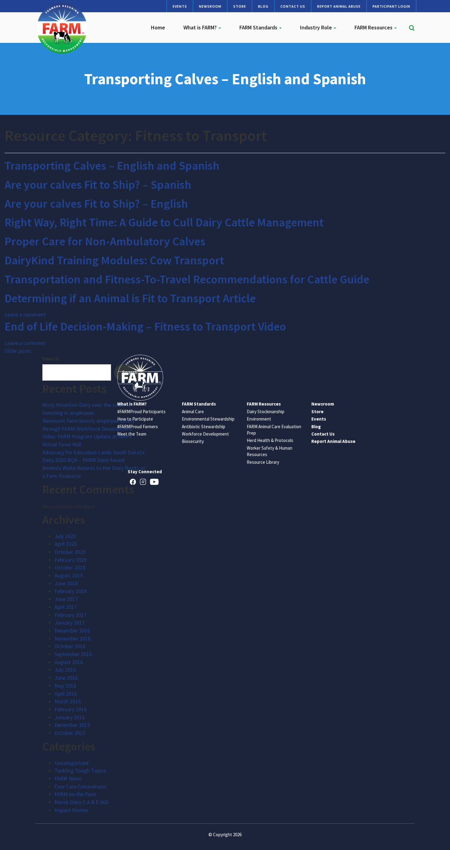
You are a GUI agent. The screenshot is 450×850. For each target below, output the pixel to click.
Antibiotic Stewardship (203, 426)
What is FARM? (200, 27)
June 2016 (66, 677)
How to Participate (135, 419)
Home (158, 27)
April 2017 (65, 606)
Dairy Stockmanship (265, 411)
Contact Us (292, 6)
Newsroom (210, 6)
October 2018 (69, 567)
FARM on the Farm (75, 794)
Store (239, 6)
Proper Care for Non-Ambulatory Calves (105, 241)
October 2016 (69, 646)
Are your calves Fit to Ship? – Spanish (98, 184)
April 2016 (65, 693)
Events (180, 6)
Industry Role (316, 27)
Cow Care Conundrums (80, 786)
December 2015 (72, 724)
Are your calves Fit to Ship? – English (96, 203)
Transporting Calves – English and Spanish (112, 165)
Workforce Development (205, 434)
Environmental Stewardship (208, 419)
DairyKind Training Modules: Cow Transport (114, 260)
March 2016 (67, 701)
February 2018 (70, 591)
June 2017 (66, 599)
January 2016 (69, 717)
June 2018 (66, 583)
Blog (263, 6)
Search (50, 358)
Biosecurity (193, 441)
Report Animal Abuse (339, 6)
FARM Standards (259, 27)
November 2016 (72, 638)
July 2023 (65, 536)
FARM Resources (374, 27)
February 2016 (70, 709)
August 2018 (68, 575)
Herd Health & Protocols (270, 440)
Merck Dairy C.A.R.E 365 (81, 802)
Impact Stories (71, 810)
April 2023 (65, 543)
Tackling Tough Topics (80, 770)
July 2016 (65, 669)
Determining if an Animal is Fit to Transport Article (130, 298)
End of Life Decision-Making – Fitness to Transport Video (145, 326)
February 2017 (70, 614)
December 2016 (72, 630)
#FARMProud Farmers (137, 426)
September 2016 (73, 654)
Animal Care (193, 411)
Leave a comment (25, 314)
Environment (259, 419)
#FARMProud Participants (141, 411)
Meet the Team (131, 434)
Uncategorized (71, 762)
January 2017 (69, 622)
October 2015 (69, 732)
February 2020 (70, 559)
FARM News (68, 778)
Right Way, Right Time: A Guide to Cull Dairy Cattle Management (164, 222)
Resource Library (263, 462)
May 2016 (65, 685)
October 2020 (69, 551)
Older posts (18, 350)
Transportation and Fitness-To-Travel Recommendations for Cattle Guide (187, 279)
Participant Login (391, 6)
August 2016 (68, 662)
